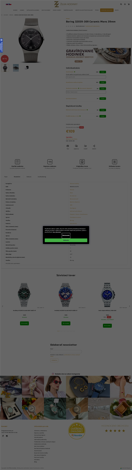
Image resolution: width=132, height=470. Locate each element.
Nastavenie (66, 235)
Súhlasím (66, 240)
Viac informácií (57, 232)
